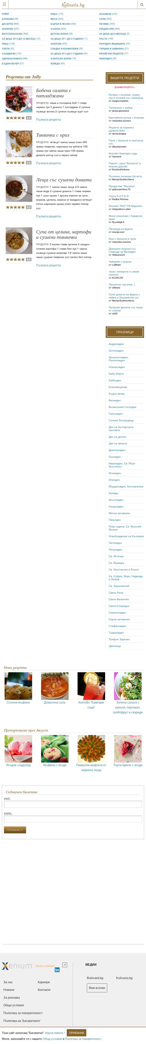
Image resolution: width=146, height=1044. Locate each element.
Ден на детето (117, 436)
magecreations (120, 101)
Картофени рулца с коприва (126, 117)
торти (8, 48)
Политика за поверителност (83, 1039)
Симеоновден (117, 612)
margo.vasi (118, 232)
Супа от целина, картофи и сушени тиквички (63, 234)
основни (108, 14)
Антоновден (116, 350)
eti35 (114, 313)
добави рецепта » (125, 87)
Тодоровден (116, 632)
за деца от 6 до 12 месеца (21, 38)
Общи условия (52, 1039)
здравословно (15, 58)
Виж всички (97, 988)
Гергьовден (116, 413)
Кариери (44, 982)
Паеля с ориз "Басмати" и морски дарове (125, 165)
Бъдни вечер (13, 63)
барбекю (10, 19)
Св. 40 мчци (116, 556)
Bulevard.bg (95, 978)
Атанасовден (117, 367)
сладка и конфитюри (67, 48)
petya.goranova (120, 111)
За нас (8, 982)
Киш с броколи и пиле (122, 238)
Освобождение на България (126, 536)
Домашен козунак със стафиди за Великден (122, 250)
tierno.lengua (119, 133)
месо (57, 19)
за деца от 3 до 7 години (69, 53)
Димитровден (117, 450)
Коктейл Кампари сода (123, 153)
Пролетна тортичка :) (122, 284)
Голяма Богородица (121, 420)
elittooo (116, 287)
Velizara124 (118, 255)
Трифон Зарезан (119, 639)
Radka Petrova (120, 199)
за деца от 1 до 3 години (69, 38)
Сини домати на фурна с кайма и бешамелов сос (124, 296)
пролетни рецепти (113, 53)
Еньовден (115, 456)
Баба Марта (116, 373)
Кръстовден (116, 499)
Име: (7, 798)
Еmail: (8, 813)
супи (105, 19)
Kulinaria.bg (124, 978)
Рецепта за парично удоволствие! (121, 129)
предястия (109, 28)
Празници (125, 332)
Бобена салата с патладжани (53, 93)
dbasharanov (119, 146)
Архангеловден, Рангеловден (119, 359)
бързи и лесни (63, 24)
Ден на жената (118, 443)
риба (57, 14)
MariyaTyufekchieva (123, 179)
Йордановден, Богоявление (126, 486)
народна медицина (114, 43)
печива (107, 24)
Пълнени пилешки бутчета (125, 176)
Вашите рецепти (124, 78)
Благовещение (118, 387)
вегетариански (15, 33)
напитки (10, 28)
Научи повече (54, 1033)
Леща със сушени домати (64, 180)
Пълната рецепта (48, 119)
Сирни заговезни (119, 619)
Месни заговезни (119, 513)
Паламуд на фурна (121, 228)
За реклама (11, 997)
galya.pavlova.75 (121, 189)
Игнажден (115, 473)
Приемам (76, 1033)
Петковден (115, 542)
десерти (10, 24)
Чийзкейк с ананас (120, 261)
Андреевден (116, 343)
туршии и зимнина (114, 48)
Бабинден (115, 380)
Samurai (116, 156)
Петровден (115, 549)
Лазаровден (116, 506)
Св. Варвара (116, 562)
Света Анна (116, 592)
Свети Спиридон (119, 605)
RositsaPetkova (120, 169)
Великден (115, 400)
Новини (8, 989)
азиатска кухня (63, 58)
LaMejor (116, 265)
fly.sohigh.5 (118, 222)
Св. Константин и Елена (124, 569)
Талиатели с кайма (121, 107)
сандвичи (11, 53)
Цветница (115, 645)
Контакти (44, 989)
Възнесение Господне (122, 407)
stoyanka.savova (121, 120)
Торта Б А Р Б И (119, 196)
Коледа (58, 63)
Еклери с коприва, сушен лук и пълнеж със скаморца (126, 96)
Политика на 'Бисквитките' (21, 1020)
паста (106, 38)
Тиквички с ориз (52, 135)
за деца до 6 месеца (114, 33)
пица (8, 43)
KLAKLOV (117, 277)
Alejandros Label (121, 209)
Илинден (114, 479)
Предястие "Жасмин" (122, 186)
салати (58, 28)
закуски (59, 43)
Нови (5, 13)
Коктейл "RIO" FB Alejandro (125, 206)
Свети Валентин (119, 599)
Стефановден (117, 625)
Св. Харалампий (119, 585)
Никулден (108, 58)
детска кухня (62, 33)
